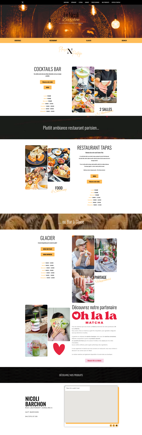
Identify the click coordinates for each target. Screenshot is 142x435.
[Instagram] (113, 425)
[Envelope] (116, 425)
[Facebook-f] (111, 425)
